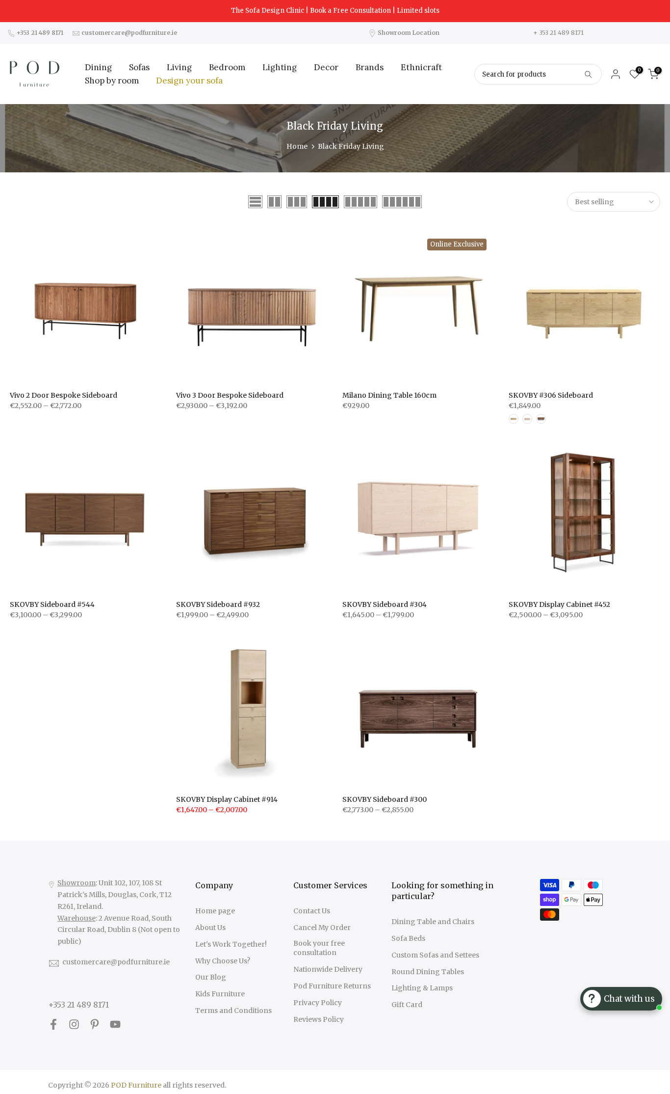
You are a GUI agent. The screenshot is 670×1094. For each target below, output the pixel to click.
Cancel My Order (322, 927)
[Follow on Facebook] (53, 1024)
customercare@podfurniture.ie (116, 961)
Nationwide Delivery (327, 969)
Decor (326, 67)
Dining (98, 67)
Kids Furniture (220, 993)
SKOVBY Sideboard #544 (52, 604)
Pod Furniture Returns (332, 986)
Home (297, 146)
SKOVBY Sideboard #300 (384, 799)
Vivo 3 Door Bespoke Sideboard (229, 395)
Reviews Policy (318, 1019)
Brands (370, 67)
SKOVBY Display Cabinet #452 (559, 604)
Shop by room (112, 80)
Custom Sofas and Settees (435, 955)
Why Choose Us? (222, 961)
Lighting (279, 67)
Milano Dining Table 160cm (389, 395)
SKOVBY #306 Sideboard (551, 395)
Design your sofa (189, 80)
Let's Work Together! (231, 944)
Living (179, 67)
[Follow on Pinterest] (94, 1024)
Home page (215, 910)
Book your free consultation (319, 948)
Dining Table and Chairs (432, 921)
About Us (210, 927)
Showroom (76, 882)
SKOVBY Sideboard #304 (384, 604)
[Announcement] (335, 10)
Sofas (139, 67)
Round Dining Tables (427, 971)
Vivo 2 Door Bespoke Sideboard (63, 395)
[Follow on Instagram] (74, 1024)
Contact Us (311, 910)
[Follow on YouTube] (115, 1024)
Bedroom (227, 67)
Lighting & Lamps (422, 988)
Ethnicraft (421, 67)
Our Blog (210, 977)
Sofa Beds (408, 938)
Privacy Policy (317, 1002)
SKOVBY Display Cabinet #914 (227, 799)
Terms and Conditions (233, 1010)
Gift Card (406, 1004)
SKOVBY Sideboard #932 (218, 604)
